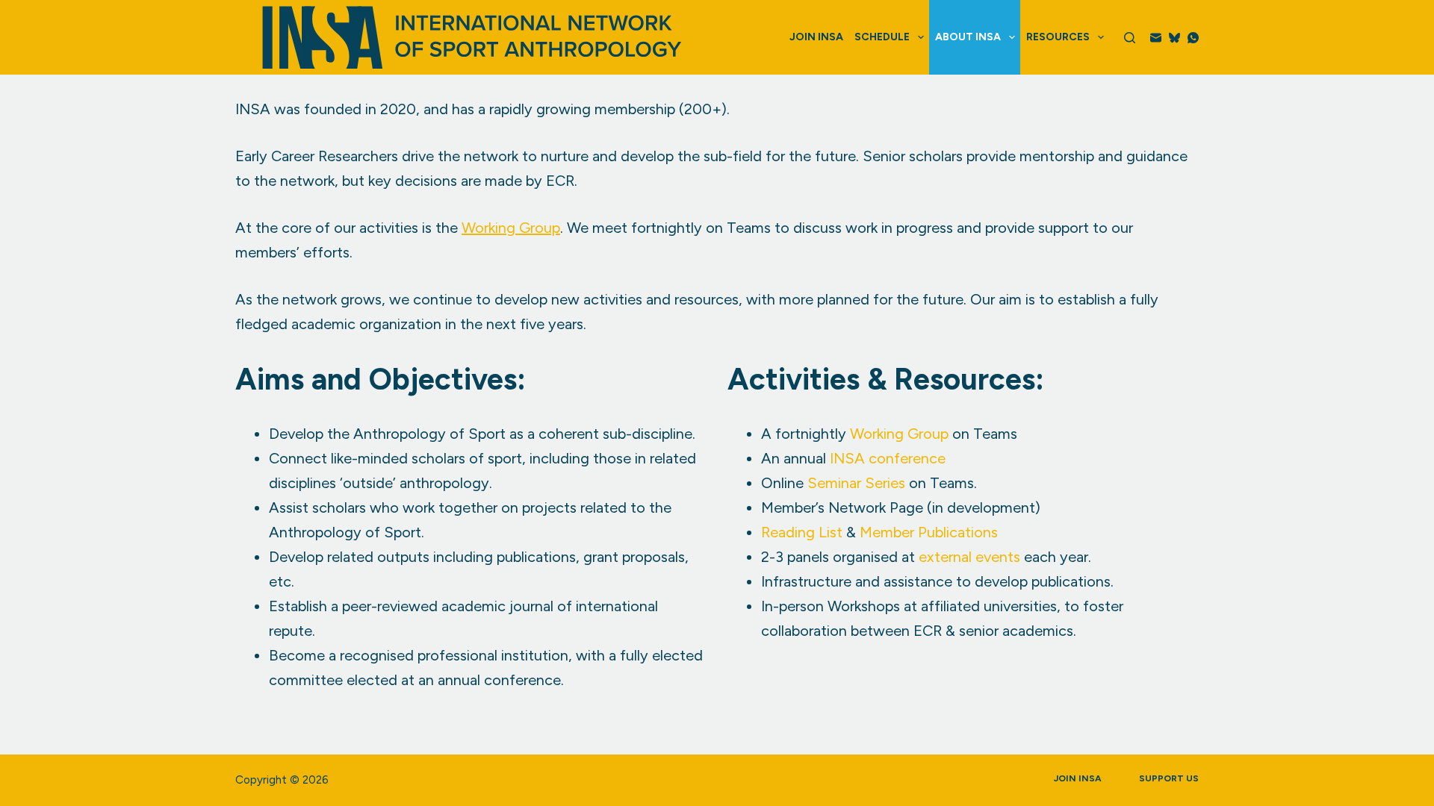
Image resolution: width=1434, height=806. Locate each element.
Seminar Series (856, 483)
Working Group (511, 228)
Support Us (1169, 778)
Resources (1058, 37)
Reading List (801, 532)
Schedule (882, 37)
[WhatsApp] (1193, 37)
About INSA (968, 37)
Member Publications (929, 532)
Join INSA (816, 37)
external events (969, 557)
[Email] (1155, 37)
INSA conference (888, 458)
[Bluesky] (1174, 37)
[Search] (1129, 37)
